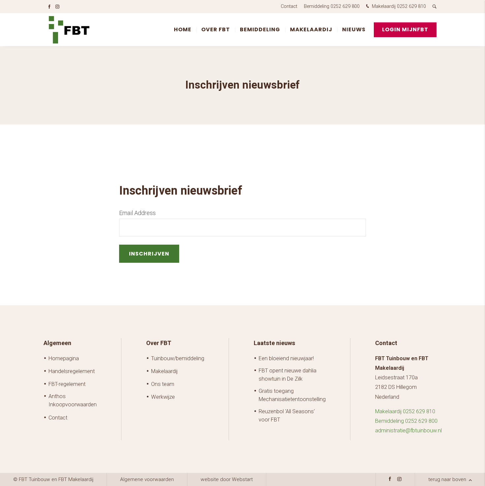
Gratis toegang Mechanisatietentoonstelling (292, 395)
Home (182, 29)
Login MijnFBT (405, 29)
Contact (289, 6)
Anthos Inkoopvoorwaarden (72, 400)
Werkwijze (163, 397)
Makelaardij (311, 29)
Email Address (137, 212)
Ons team (162, 384)
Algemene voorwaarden (147, 479)
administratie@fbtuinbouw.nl (408, 430)
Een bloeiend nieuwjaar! (286, 358)
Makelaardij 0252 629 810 (398, 6)
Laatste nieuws (274, 343)
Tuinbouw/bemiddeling (177, 358)
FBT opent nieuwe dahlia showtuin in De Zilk (287, 374)
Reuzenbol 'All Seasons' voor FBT (287, 415)
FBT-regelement (66, 384)
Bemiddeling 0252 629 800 (332, 6)
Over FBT (215, 29)
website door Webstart (227, 479)
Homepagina (63, 358)
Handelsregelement (71, 371)
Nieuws (354, 29)
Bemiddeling (260, 29)
